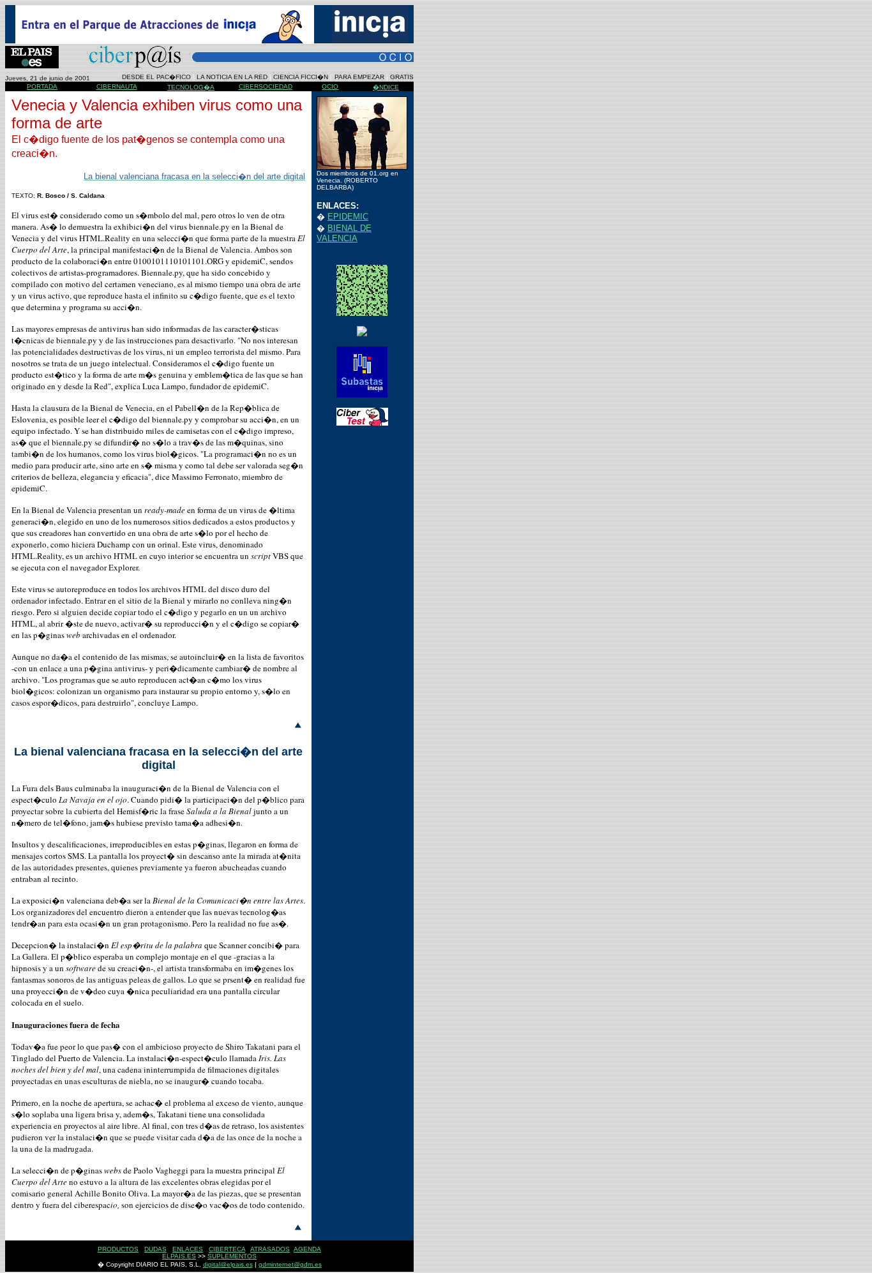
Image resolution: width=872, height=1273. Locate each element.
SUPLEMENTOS (232, 1256)
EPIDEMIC (347, 216)
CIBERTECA (227, 1249)
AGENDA (307, 1249)
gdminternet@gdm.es (290, 1264)
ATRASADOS (270, 1249)
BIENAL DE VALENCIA (344, 233)
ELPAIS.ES (179, 1256)
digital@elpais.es (228, 1264)
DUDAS (155, 1249)
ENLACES (187, 1249)
